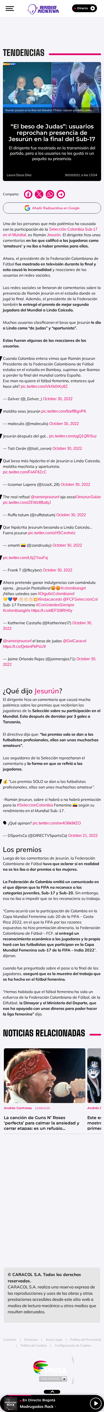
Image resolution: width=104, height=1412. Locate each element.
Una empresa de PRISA (52, 1367)
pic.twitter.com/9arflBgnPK (63, 411)
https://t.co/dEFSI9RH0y (51, 610)
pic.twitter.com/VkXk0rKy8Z (44, 386)
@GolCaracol (74, 641)
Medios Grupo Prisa (52, 1379)
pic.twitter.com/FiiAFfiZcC (25, 472)
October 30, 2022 (58, 399)
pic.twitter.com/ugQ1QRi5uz (73, 436)
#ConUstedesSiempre (55, 605)
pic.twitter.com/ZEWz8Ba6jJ (27, 502)
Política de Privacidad (85, 1339)
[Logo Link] (46, 8)
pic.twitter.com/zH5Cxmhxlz (51, 533)
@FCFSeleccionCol (80, 599)
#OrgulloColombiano (56, 594)
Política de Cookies (34, 1345)
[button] (9, 8)
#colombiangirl (73, 588)
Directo (82, 8)
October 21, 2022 (83, 835)
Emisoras (30, 1339)
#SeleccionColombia (35, 805)
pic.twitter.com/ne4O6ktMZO (57, 823)
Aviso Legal (54, 1339)
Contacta (9, 1339)
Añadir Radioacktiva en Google (56, 208)
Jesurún (54, 235)
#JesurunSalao (88, 497)
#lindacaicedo (50, 599)
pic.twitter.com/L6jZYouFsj (25, 558)
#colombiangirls (16, 610)
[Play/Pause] (96, 1403)
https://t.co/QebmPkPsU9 (24, 646)
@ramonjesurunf (45, 497)
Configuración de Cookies (73, 1345)
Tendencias (24, 52)
